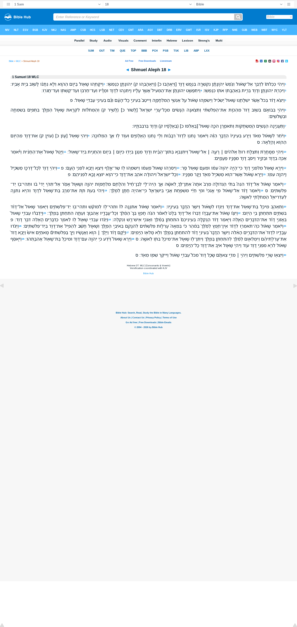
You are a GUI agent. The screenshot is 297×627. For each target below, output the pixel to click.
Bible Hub (148, 273)
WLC (18, 61)
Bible (11, 61)
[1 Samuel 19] (292, 295)
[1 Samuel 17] (5, 295)
